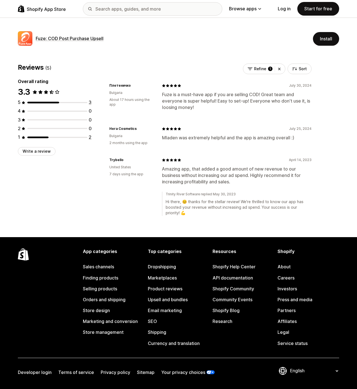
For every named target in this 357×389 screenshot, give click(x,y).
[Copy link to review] (134, 85)
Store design (96, 310)
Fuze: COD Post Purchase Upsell (69, 38)
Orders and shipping (104, 299)
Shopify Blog (226, 310)
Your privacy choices (183, 372)
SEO (152, 321)
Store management (103, 332)
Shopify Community (233, 288)
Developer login (35, 372)
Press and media (295, 299)
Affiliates (287, 321)
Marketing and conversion (110, 321)
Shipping (157, 332)
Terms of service (76, 372)
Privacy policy (115, 372)
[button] (279, 69)
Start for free (318, 8)
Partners (287, 310)
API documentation (233, 278)
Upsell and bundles (168, 299)
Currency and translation (174, 343)
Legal (283, 332)
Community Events (232, 299)
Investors (287, 288)
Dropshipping (162, 266)
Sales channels (98, 266)
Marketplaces (162, 278)
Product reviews (165, 288)
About (284, 266)
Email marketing (165, 310)
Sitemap (146, 372)
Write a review (37, 151)
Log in (284, 8)
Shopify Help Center (234, 266)
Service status (293, 343)
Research (222, 321)
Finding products (100, 278)
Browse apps (243, 8)
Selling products (100, 288)
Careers (286, 278)
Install (326, 39)
